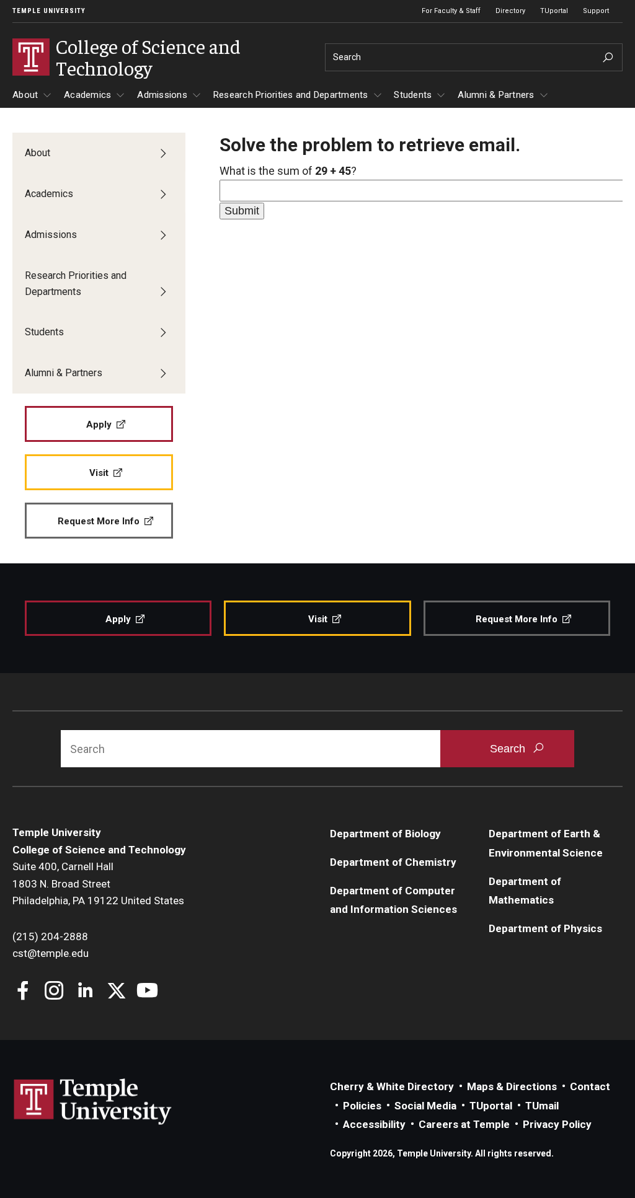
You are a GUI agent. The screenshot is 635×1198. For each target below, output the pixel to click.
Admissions (162, 94)
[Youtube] (147, 992)
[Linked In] (85, 992)
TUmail (542, 1105)
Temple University (49, 11)
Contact (590, 1086)
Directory (510, 11)
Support (596, 11)
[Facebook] (23, 992)
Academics (87, 94)
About (25, 94)
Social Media (425, 1105)
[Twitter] (116, 992)
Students (413, 94)
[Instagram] (54, 992)
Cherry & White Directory (392, 1086)
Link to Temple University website (93, 1102)
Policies (362, 1105)
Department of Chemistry (393, 862)
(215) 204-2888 (50, 936)
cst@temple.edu (50, 953)
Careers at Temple (464, 1124)
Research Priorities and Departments (290, 94)
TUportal (554, 11)
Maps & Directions (512, 1086)
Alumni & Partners (496, 94)
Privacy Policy (557, 1124)
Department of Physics (545, 928)
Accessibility (374, 1124)
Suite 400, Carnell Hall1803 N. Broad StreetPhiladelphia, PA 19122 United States (98, 883)
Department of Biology (385, 833)
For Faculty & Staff (451, 11)
